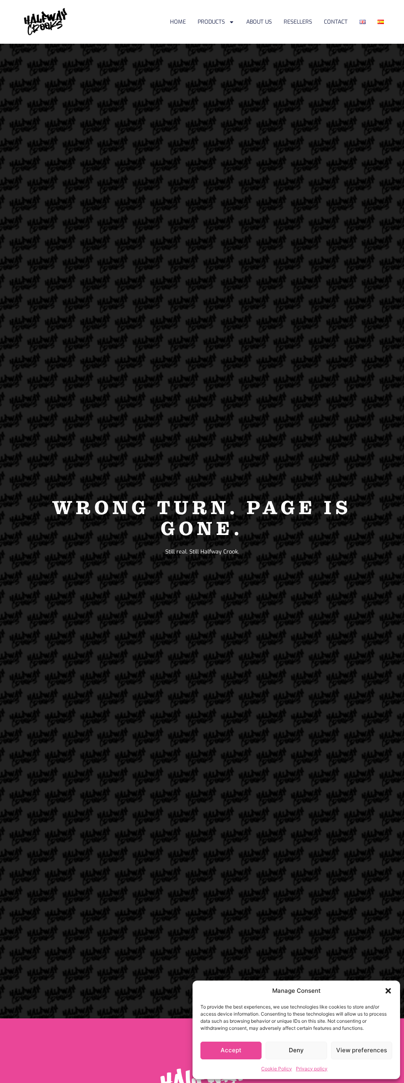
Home (178, 22)
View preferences (361, 1050)
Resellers (298, 22)
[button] (388, 991)
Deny (296, 1050)
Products (211, 22)
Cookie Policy (276, 1069)
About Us (259, 22)
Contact (336, 22)
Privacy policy (311, 1069)
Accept (231, 1050)
